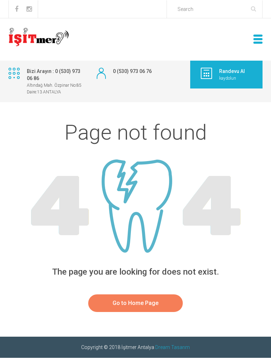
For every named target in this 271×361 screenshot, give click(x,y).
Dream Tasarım (172, 347)
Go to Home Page (135, 303)
